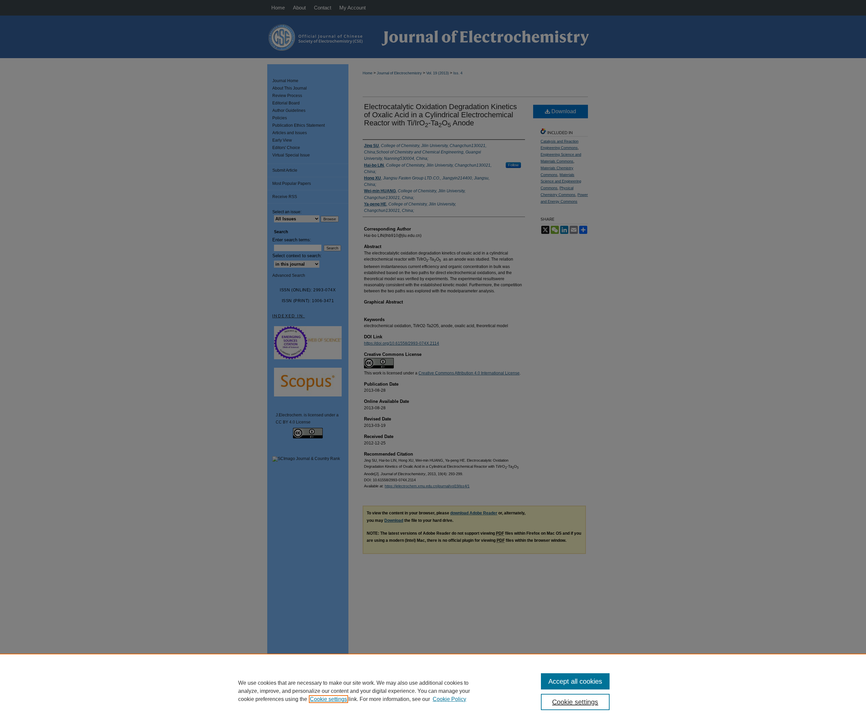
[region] (433, 691)
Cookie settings (328, 699)
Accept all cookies (575, 681)
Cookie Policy (449, 699)
